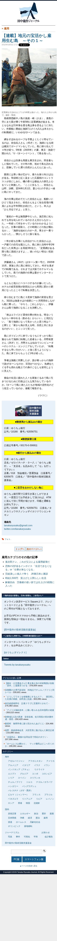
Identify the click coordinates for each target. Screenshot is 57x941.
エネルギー (25, 813)
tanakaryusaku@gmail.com (18, 525)
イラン (47, 765)
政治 (36, 813)
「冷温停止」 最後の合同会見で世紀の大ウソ (25, 737)
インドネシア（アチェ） (19, 769)
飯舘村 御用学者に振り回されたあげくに (24, 723)
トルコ (29, 782)
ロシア (11, 803)
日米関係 (12, 818)
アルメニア (13, 765)
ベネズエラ (13, 799)
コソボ (35, 773)
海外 (7, 757)
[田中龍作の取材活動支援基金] (20, 629)
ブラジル (48, 794)
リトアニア (27, 799)
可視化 (27, 836)
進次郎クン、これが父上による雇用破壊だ (27, 562)
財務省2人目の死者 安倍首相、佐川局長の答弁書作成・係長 (29, 718)
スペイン (22, 778)
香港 (20, 803)
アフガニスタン (35, 761)
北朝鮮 (37, 803)
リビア (39, 799)
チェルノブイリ (15, 782)
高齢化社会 (35, 822)
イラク (37, 765)
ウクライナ (39, 769)
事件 (18, 836)
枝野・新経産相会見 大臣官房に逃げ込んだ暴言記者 (29, 730)
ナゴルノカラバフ (44, 782)
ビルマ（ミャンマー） (18, 794)
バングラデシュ (29, 786)
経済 (30, 818)
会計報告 (49, 836)
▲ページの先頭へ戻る (28, 866)
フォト (7, 539)
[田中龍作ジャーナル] (28, 22)
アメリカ (50, 761)
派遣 (10, 822)
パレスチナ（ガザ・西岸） (20, 790)
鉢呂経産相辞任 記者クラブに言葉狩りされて (26, 703)
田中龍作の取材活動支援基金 (18, 843)
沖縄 (22, 818)
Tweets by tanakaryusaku (17, 664)
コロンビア (47, 773)
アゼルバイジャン (16, 761)
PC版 (16, 859)
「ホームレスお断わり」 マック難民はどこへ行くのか (29, 745)
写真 (10, 836)
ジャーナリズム (12, 832)
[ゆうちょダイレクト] (15, 652)
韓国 (28, 803)
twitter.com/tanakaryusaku (17, 529)
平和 (36, 836)
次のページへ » (34, 549)
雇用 (6, 28)
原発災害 (12, 813)
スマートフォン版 (34, 859)
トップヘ (19, 549)
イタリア (26, 765)
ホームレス (21, 822)
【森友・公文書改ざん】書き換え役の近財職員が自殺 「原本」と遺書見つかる (30, 684)
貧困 (52, 813)
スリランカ (35, 778)
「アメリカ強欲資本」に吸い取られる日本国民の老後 (29, 710)
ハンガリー (13, 786)
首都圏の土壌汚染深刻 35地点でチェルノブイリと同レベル (29, 691)
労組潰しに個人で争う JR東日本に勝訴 (26, 574)
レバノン (50, 799)
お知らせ (46, 832)
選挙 (44, 813)
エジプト (12, 773)
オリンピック (14, 826)
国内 (7, 809)
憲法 (38, 818)
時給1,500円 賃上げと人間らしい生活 (25, 578)
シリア (11, 778)
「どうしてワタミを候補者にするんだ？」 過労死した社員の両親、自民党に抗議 (29, 697)
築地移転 (28, 826)
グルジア (24, 773)
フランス (36, 794)
